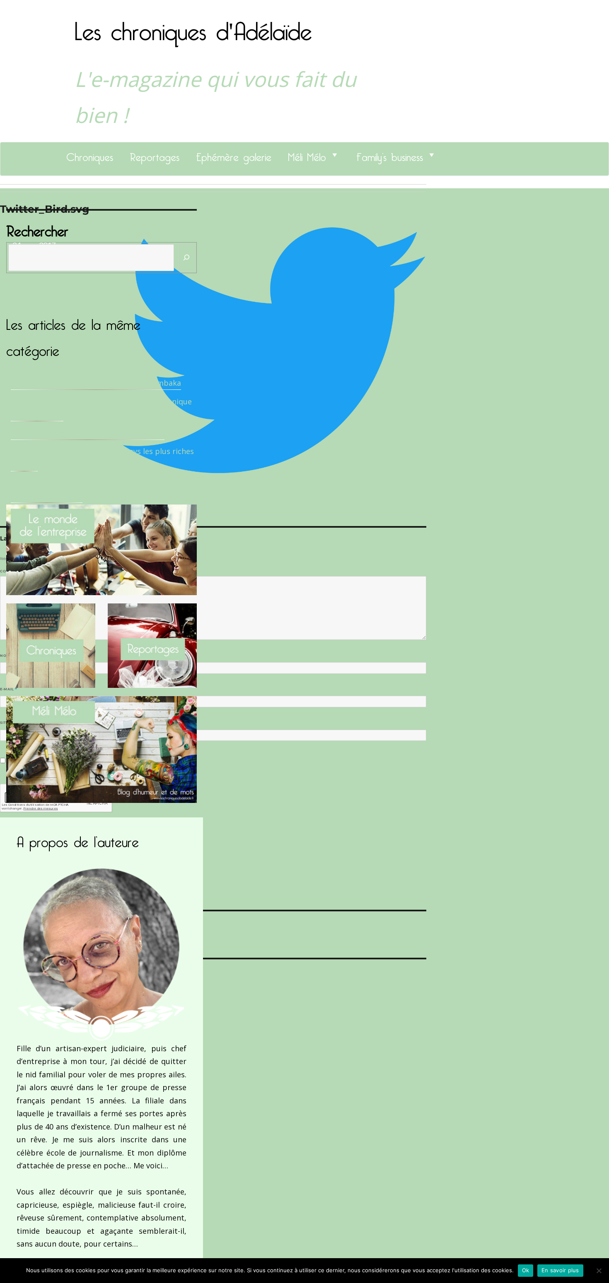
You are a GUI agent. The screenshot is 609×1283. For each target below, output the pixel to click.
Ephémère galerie (233, 155)
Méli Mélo (307, 155)
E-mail (8, 689)
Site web (9, 723)
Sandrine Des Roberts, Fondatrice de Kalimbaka (96, 383)
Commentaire (17, 571)
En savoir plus (560, 1270)
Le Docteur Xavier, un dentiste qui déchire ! (87, 433)
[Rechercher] (186, 257)
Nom (6, 656)
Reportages (154, 155)
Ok (525, 1270)
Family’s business (389, 155)
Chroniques (89, 155)
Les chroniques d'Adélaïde (193, 26)
